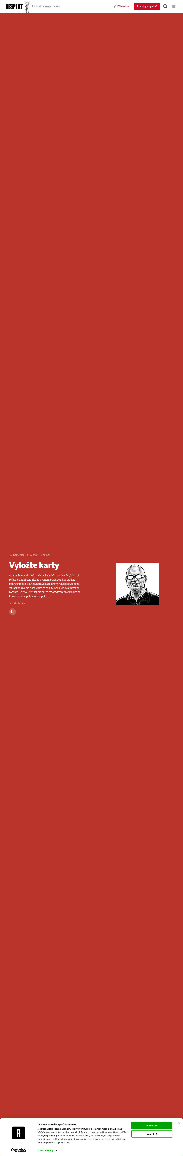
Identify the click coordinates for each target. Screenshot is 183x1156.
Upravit (150, 1134)
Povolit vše (151, 1125)
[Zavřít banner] (179, 1123)
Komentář (18, 554)
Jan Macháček (17, 603)
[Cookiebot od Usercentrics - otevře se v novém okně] (18, 1150)
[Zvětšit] (137, 584)
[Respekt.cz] (14, 6)
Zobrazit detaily (45, 1150)
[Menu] (173, 6)
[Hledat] (165, 6)
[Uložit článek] (12, 611)
